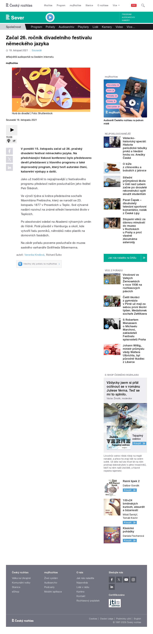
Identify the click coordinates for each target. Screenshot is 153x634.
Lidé (95, 26)
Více (131, 26)
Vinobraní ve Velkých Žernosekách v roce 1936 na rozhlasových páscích (132, 283)
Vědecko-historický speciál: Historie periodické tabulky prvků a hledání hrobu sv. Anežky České (135, 148)
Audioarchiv (128, 17)
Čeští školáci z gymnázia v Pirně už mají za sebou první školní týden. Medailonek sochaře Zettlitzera (135, 305)
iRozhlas (48, 5)
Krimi (109, 90)
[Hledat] (143, 5)
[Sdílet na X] (9, 159)
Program (61, 5)
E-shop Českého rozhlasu (122, 375)
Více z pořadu (114, 270)
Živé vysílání (112, 107)
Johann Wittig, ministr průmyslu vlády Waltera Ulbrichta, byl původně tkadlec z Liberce (133, 354)
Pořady (50, 26)
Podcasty (49, 587)
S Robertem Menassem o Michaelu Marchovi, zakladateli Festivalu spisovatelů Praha (134, 329)
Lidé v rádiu (82, 587)
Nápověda (82, 582)
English (137, 619)
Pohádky (110, 96)
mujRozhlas (75, 5)
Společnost (13, 26)
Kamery (126, 20)
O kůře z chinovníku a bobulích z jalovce (134, 167)
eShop (15, 591)
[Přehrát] (11, 130)
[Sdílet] (14, 141)
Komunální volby (21, 582)
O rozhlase (103, 5)
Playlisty (83, 26)
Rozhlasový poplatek (88, 600)
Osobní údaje (106, 619)
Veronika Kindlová (34, 254)
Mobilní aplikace (53, 591)
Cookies (93, 619)
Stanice (89, 5)
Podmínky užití (123, 619)
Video (119, 26)
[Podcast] (8, 141)
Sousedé (37, 50)
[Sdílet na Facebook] (9, 151)
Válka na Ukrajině (21, 578)
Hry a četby (111, 85)
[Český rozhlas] (19, 5)
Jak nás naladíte (85, 578)
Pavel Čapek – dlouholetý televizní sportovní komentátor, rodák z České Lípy (135, 206)
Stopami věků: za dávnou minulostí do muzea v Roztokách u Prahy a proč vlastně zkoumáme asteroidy (134, 231)
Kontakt (80, 596)
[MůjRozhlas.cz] (12, 63)
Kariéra (80, 591)
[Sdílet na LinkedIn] (9, 167)
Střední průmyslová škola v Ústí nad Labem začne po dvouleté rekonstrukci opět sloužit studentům (135, 186)
